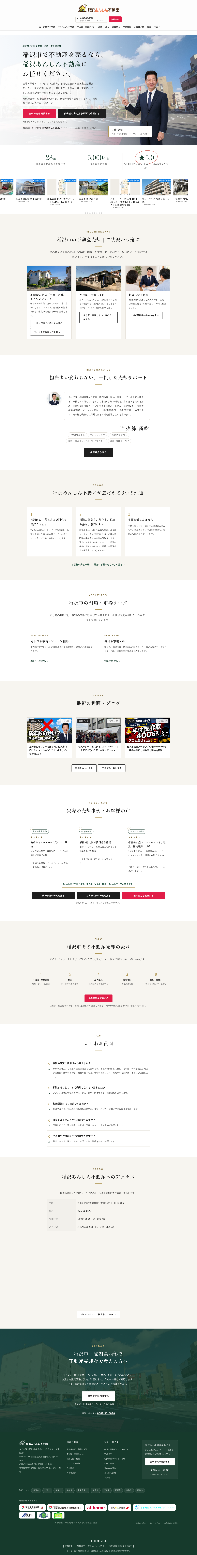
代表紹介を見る (98, 452)
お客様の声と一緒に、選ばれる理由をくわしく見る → (98, 564)
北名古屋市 (82, 1490)
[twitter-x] (95, 1541)
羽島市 (140, 1490)
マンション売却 (73, 1463)
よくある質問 (110, 1473)
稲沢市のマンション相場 (114, 1459)
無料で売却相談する (39, 113)
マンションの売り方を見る (47, 332)
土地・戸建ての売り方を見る (48, 323)
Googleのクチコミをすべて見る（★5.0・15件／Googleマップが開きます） (98, 884)
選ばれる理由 (110, 1468)
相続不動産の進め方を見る (146, 315)
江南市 (106, 1490)
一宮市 (47, 1490)
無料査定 (115, 19)
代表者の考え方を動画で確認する (82, 113)
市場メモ (108, 1454)
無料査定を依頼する (143, 896)
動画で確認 (109, 1463)
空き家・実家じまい (75, 1454)
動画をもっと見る (84, 768)
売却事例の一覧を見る (53, 896)
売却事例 (70, 1468)
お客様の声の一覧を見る (98, 896)
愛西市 (118, 1490)
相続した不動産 (73, 1459)
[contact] (105, 1541)
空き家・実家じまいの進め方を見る (97, 317)
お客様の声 (71, 1473)
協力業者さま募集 (171, 1523)
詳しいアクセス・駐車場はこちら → (98, 1314)
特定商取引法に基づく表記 (120, 1546)
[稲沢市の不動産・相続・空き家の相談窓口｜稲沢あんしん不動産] (98, 8)
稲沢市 (36, 1490)
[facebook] (91, 1541)
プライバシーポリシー (97, 1546)
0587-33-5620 (52, 128)
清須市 (58, 1490)
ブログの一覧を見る (112, 768)
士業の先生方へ (154, 1523)
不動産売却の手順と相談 (77, 1449)
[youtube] (98, 1541)
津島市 (129, 1490)
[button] (85, 213)
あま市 (69, 1490)
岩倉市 (95, 1490)
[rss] (102, 1541)
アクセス (108, 1478)
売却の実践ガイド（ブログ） (116, 1449)
